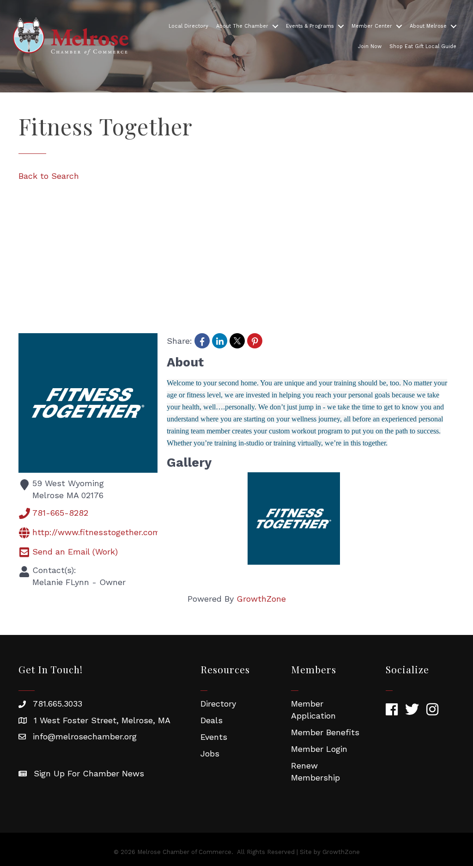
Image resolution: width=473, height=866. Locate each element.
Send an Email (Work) (75, 551)
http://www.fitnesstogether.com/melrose (114, 532)
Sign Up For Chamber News (89, 773)
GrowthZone (261, 599)
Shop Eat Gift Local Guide (422, 46)
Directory (218, 703)
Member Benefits (325, 732)
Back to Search (48, 176)
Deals (211, 720)
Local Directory (188, 26)
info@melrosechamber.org (85, 736)
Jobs (209, 753)
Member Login (319, 749)
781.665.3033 (57, 703)
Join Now (370, 46)
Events (213, 737)
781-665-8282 (60, 512)
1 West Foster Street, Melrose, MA (102, 720)
